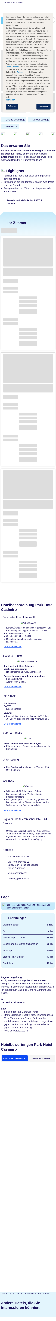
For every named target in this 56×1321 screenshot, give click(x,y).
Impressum (10, 100)
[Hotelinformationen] (28, 134)
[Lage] (40, 134)
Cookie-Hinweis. (12, 67)
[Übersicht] (3, 134)
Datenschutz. (22, 72)
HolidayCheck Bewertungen (14, 1058)
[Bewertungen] (53, 134)
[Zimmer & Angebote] (15, 134)
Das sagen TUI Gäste (41, 1058)
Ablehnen (12, 106)
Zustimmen (43, 107)
